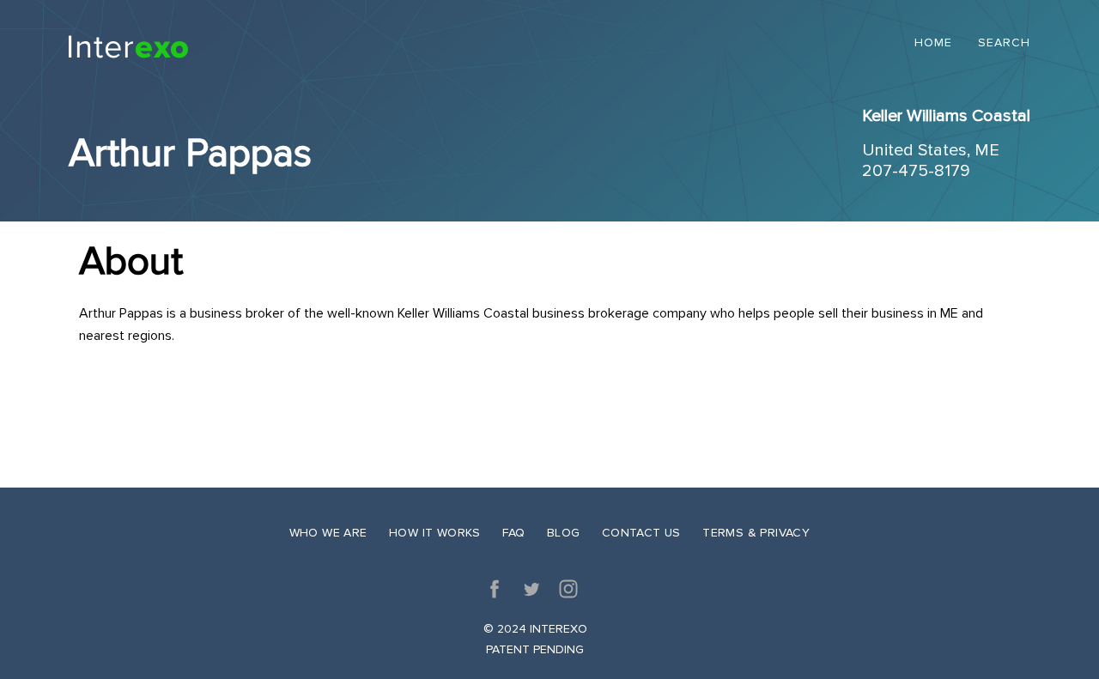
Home (933, 43)
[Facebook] (494, 589)
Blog (563, 532)
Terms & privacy (756, 532)
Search (1004, 43)
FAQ (513, 532)
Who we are (328, 532)
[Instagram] (568, 589)
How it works (435, 532)
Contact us (641, 532)
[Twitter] (531, 589)
